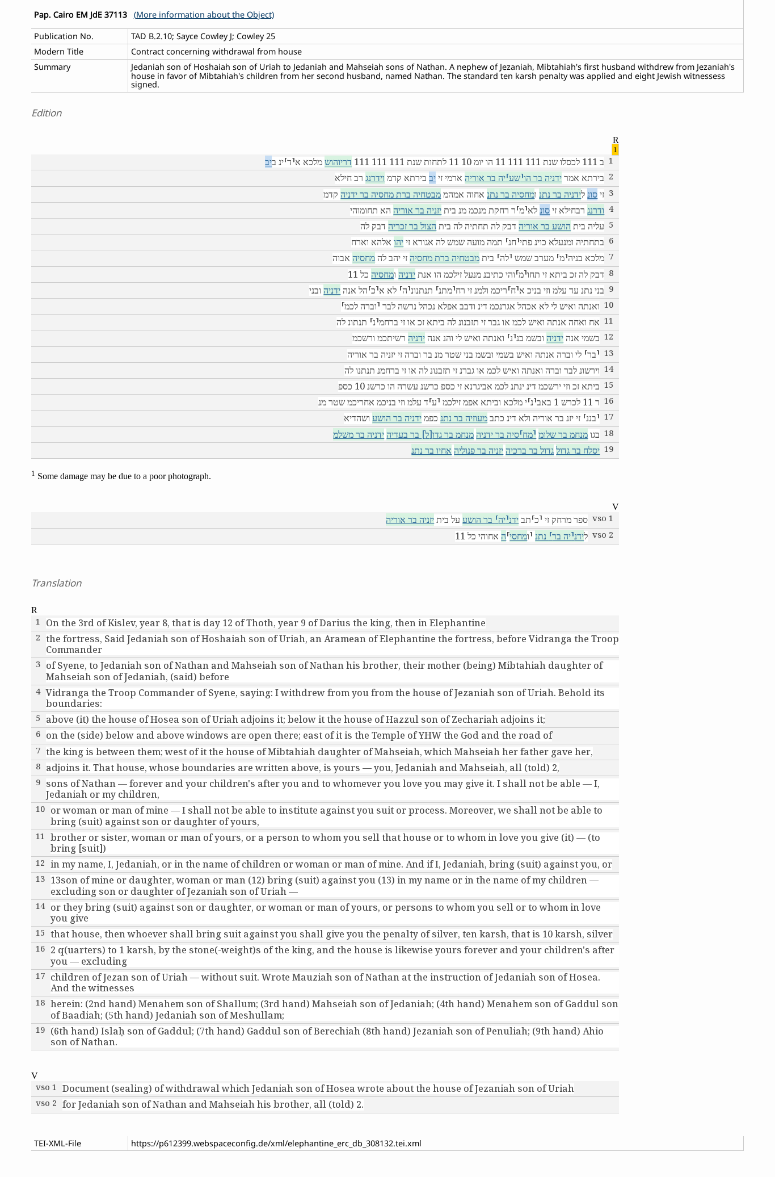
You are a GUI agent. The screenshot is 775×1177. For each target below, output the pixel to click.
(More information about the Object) (204, 14)
